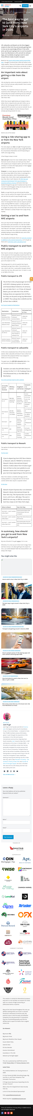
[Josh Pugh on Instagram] (10, 771)
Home (3, 12)
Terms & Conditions (6, 1107)
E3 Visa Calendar (7, 1047)
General (8, 12)
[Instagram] (8, 1113)
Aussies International (8, 1050)
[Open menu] (30, 5)
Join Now (25, 5)
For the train (4, 453)
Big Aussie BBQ (7, 1033)
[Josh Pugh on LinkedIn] (7, 771)
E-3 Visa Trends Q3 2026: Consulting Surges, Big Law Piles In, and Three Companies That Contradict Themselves (16, 1077)
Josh (13, 741)
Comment (6, 797)
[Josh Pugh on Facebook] (14, 771)
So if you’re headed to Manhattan (10, 305)
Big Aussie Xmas (7, 1036)
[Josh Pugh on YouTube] (17, 771)
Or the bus (4, 484)
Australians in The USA (9, 1053)
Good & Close (6, 1044)
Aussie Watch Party (8, 1042)
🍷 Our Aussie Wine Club (7, 1)
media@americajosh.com (19, 1098)
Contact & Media (18, 1)
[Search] (20, 5)
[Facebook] (2, 1113)
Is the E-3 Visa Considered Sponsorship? (14, 1091)
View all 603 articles (9, 774)
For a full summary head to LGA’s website (12, 380)
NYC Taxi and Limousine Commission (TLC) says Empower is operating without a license (14, 181)
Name (5, 819)
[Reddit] (11, 1113)
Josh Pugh (6, 35)
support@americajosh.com (13, 1095)
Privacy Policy (10, 1063)
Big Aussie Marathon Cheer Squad (12, 1039)
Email (5, 827)
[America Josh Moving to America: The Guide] (6, 5)
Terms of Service (21, 1063)
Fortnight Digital (13, 1055)
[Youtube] (5, 1113)
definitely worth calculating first (17, 242)
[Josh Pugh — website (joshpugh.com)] (4, 771)
